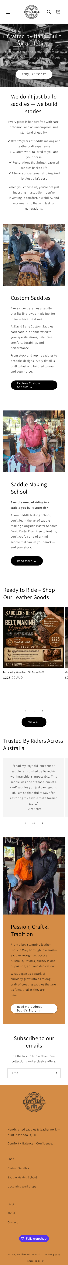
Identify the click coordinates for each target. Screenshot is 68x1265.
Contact (13, 1222)
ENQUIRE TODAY (34, 74)
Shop (11, 1159)
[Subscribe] (55, 1073)
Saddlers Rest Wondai (28, 1254)
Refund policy (52, 1254)
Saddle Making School (22, 1177)
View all (34, 722)
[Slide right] (43, 711)
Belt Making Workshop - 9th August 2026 (23, 672)
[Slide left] (25, 711)
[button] (8, 11)
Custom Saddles (18, 1168)
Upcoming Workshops (22, 1186)
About (11, 1213)
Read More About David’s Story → (29, 1009)
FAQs (11, 1204)
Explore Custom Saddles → (28, 385)
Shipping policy (36, 1260)
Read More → (27, 561)
